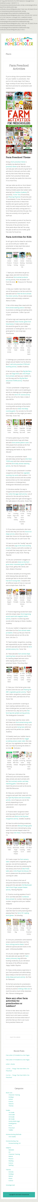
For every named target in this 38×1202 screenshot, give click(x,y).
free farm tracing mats (13, 581)
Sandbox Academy (21, 192)
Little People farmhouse (21, 871)
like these (17, 833)
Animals (11, 1172)
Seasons (11, 1103)
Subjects (8, 1148)
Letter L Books (10, 1064)
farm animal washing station (15, 308)
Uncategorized (10, 1185)
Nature (11, 1156)
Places (10, 1178)
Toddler (11, 1130)
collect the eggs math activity (17, 494)
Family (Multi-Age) (14, 1121)
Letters (11, 1099)
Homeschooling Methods (13, 1134)
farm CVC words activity (22, 395)
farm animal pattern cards (20, 442)
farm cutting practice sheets (15, 944)
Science (11, 1101)
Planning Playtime (14, 197)
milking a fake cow (24, 989)
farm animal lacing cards (24, 722)
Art (9, 1152)
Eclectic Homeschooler (19, 41)
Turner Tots (16, 194)
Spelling (11, 1165)
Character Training (14, 1095)
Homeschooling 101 (15, 1143)
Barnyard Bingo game (25, 826)
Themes (11, 1106)
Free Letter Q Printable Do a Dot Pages (18, 1055)
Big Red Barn (27, 371)
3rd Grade (11, 1117)
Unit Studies (12, 1136)
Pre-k (10, 1125)
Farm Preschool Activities (19, 67)
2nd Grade (12, 1114)
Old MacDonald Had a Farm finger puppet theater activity (19, 887)
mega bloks (15, 374)
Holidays (11, 1097)
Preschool (12, 1128)
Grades (8, 1110)
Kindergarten (13, 1123)
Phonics (11, 1158)
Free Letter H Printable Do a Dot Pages (18, 1060)
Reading (11, 1161)
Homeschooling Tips (12, 1141)
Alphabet (11, 1150)
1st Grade (11, 1112)
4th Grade (11, 1119)
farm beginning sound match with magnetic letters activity (18, 616)
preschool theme (11, 166)
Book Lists (9, 1093)
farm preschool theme (18, 162)
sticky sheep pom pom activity (15, 977)
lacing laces (20, 727)
